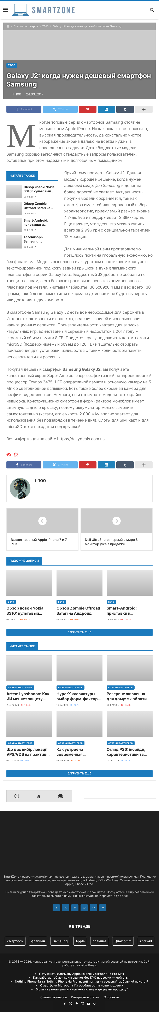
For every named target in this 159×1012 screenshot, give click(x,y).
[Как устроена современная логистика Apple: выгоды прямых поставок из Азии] (79, 724)
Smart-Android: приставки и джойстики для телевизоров (36, 222)
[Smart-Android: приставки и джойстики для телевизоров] (14, 225)
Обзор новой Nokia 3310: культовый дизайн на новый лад (41, 189)
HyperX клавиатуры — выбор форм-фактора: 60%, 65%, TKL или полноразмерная (79, 696)
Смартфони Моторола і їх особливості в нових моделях (81, 985)
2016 (45, 26)
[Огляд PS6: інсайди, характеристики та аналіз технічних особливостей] (130, 724)
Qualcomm (122, 941)
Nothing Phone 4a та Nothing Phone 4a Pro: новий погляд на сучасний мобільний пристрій (81, 981)
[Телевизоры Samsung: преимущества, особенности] (14, 241)
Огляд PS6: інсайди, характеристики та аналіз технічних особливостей (126, 752)
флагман (38, 941)
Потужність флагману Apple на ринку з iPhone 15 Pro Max (81, 973)
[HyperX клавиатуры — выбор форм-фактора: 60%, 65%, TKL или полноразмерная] (79, 668)
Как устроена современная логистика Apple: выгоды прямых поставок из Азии (73, 752)
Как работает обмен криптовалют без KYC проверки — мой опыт (81, 977)
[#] (64, 1003)
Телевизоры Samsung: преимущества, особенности (36, 239)
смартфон (15, 941)
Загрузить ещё (79, 632)
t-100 (40, 480)
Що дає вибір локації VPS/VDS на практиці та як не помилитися (26, 752)
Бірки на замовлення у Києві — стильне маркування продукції (82, 989)
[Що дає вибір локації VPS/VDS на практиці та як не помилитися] (29, 724)
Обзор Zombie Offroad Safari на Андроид (37, 206)
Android (145, 941)
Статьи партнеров (26, 26)
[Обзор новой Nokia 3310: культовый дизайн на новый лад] (14, 191)
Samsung (60, 941)
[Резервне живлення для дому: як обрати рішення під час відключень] (130, 668)
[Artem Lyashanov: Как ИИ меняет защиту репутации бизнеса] (29, 668)
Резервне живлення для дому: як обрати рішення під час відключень (127, 696)
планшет (100, 941)
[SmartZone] (43, 10)
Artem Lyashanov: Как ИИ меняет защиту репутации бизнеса (27, 696)
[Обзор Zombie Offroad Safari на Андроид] (14, 208)
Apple (80, 941)
